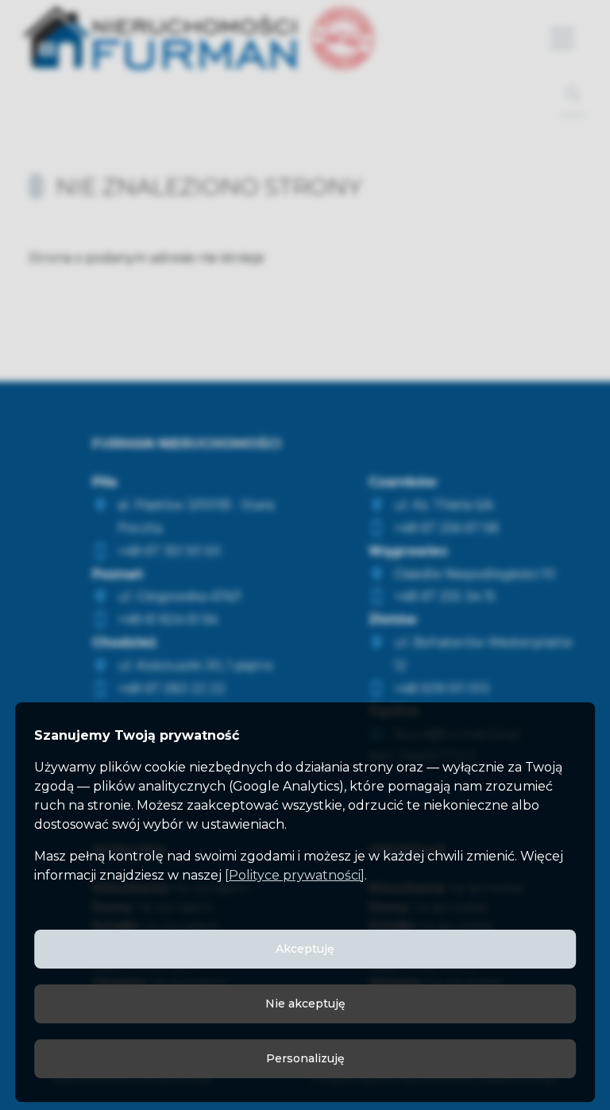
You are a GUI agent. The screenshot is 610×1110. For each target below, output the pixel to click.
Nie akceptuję (305, 1003)
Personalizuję (305, 1058)
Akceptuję (305, 949)
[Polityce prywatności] (295, 875)
